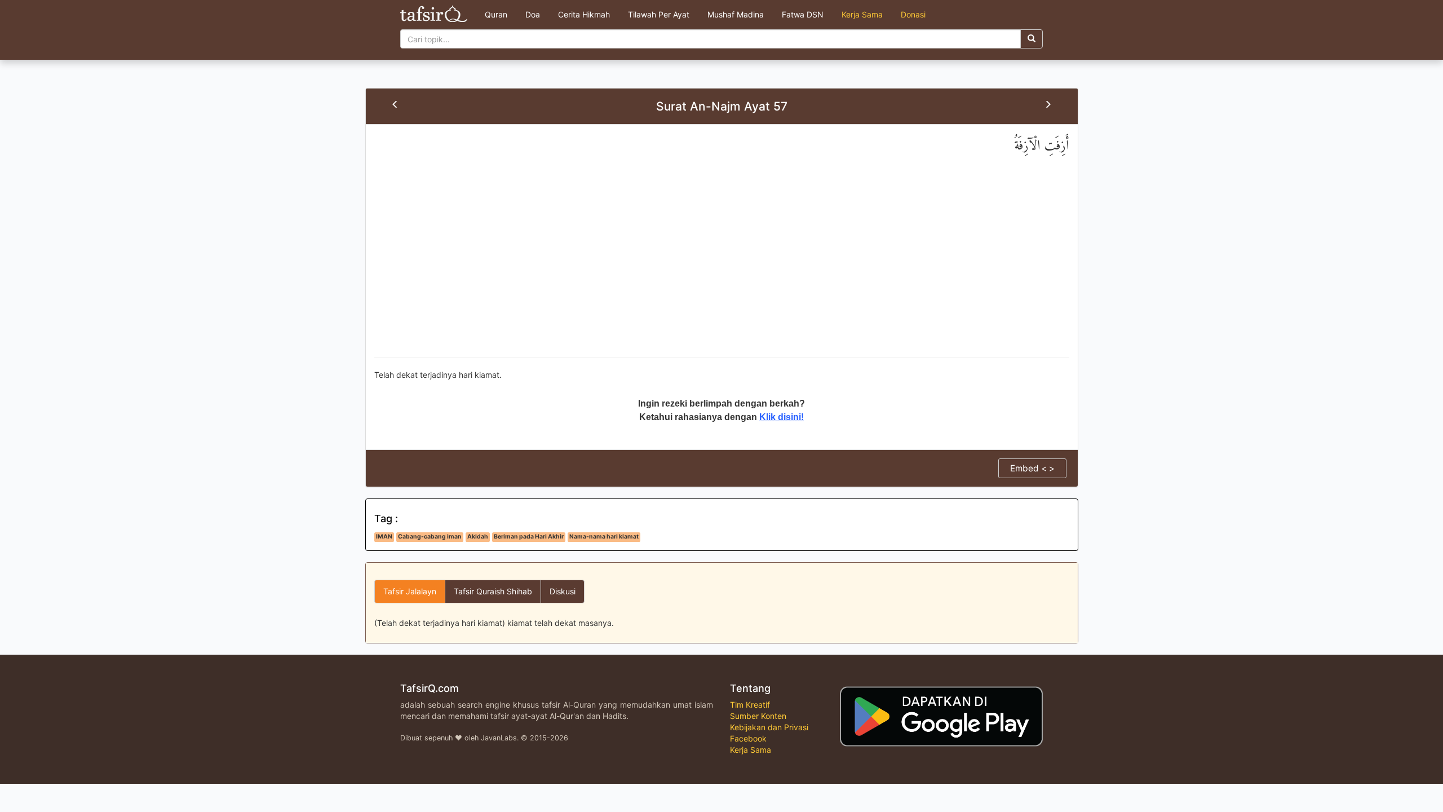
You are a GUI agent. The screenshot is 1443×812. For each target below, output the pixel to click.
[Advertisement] (721, 267)
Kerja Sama (862, 14)
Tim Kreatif (750, 704)
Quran (496, 14)
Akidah (477, 536)
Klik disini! (781, 417)
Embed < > (1032, 468)
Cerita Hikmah (584, 14)
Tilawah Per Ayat (658, 14)
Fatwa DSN (803, 14)
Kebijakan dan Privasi (769, 727)
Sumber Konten (758, 716)
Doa (532, 14)
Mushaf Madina (735, 14)
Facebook (748, 738)
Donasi (913, 14)
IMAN (384, 536)
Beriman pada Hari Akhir (529, 536)
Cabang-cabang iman (430, 536)
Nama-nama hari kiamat (604, 536)
